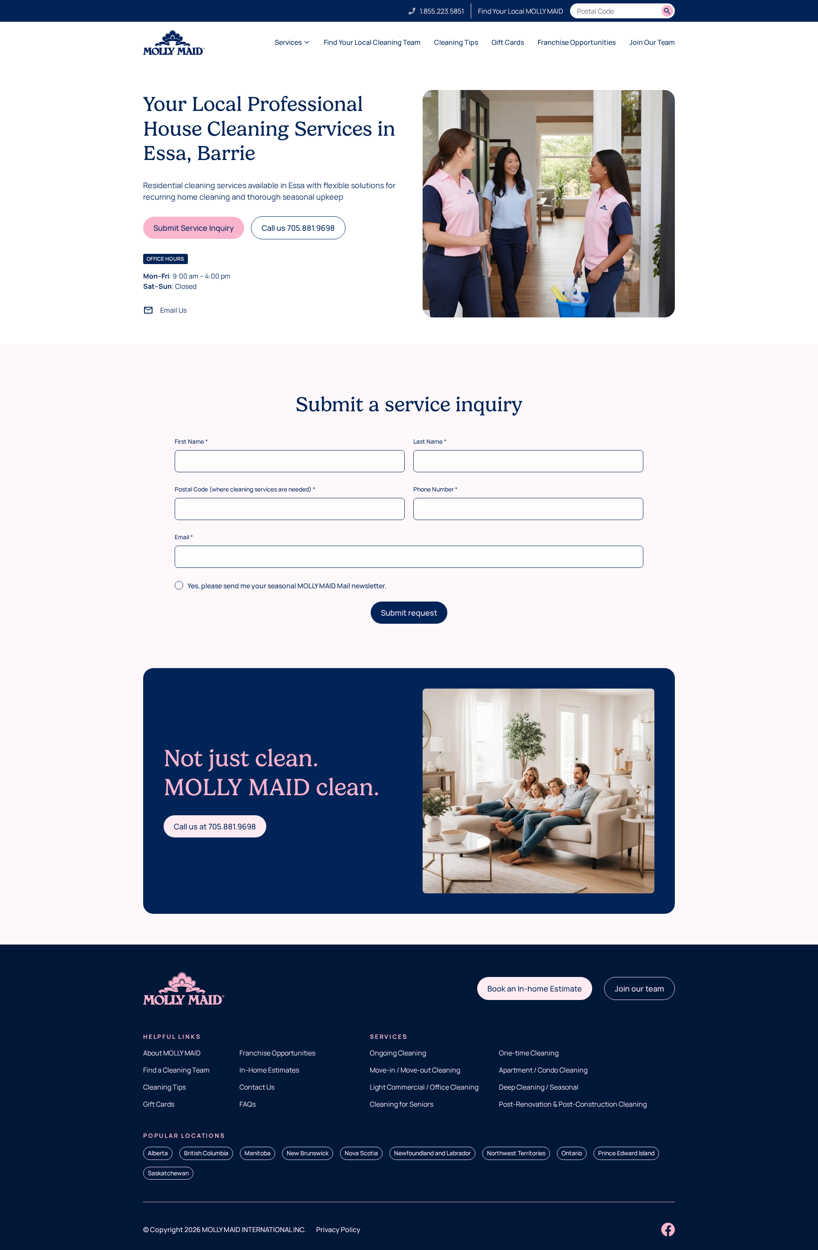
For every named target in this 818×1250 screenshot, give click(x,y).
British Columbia (206, 1153)
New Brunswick (307, 1153)
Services (288, 42)
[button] (193, 228)
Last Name (429, 441)
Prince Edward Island (626, 1153)
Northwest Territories (516, 1153)
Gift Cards (508, 42)
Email (184, 537)
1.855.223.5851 (442, 11)
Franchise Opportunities (577, 42)
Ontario (572, 1153)
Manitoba (258, 1153)
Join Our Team (652, 42)
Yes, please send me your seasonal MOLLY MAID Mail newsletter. (286, 585)
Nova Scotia (361, 1153)
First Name (191, 441)
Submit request (409, 613)
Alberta (158, 1153)
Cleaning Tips (456, 42)
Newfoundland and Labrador (432, 1153)
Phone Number (435, 489)
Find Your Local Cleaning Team (372, 42)
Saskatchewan (168, 1173)
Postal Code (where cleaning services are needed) (245, 489)
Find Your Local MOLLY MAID (520, 11)
